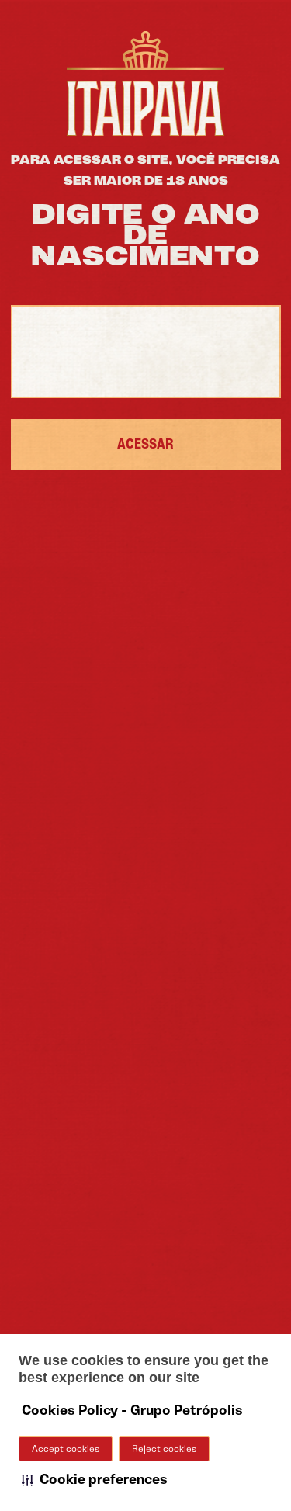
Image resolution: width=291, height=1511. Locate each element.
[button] (95, 1480)
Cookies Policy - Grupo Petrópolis (132, 1411)
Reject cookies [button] (164, 1449)
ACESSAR (145, 445)
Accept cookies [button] (65, 1449)
